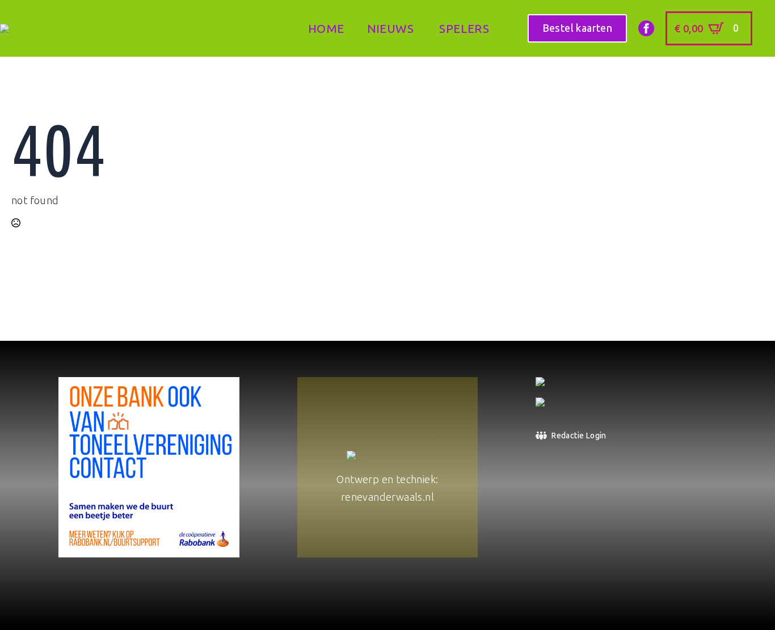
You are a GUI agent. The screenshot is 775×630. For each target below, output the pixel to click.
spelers (473, 29)
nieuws (392, 29)
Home (326, 29)
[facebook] (646, 28)
